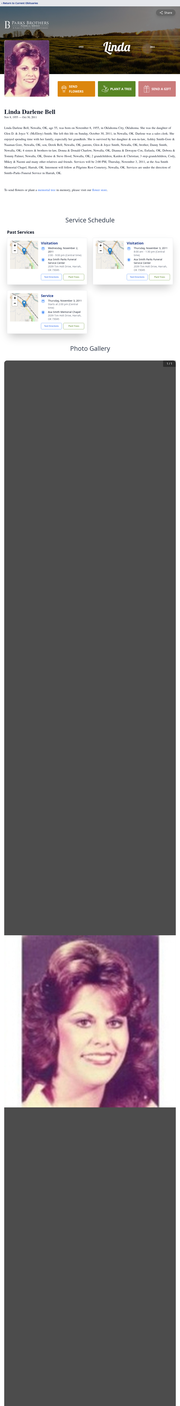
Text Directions (51, 276)
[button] (24, 251)
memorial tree (47, 190)
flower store (99, 190)
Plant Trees (73, 276)
